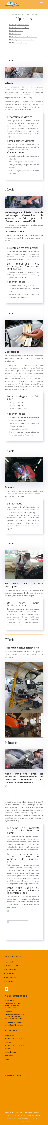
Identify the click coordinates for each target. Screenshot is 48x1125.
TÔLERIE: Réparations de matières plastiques (23, 37)
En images (11, 977)
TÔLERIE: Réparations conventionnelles (21, 40)
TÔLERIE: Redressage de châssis (19, 28)
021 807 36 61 (19, 1014)
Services (10, 973)
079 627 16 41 (19, 1016)
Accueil (9, 962)
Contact (10, 981)
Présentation (12, 965)
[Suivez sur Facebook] (6, 989)
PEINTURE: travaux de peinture (18, 43)
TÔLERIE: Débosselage (16, 31)
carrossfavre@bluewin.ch (14, 1025)
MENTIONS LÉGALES (24, 1119)
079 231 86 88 (17, 1019)
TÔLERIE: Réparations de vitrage (19, 25)
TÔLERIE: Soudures (15, 34)
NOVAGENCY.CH (10, 1119)
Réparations (12, 969)
